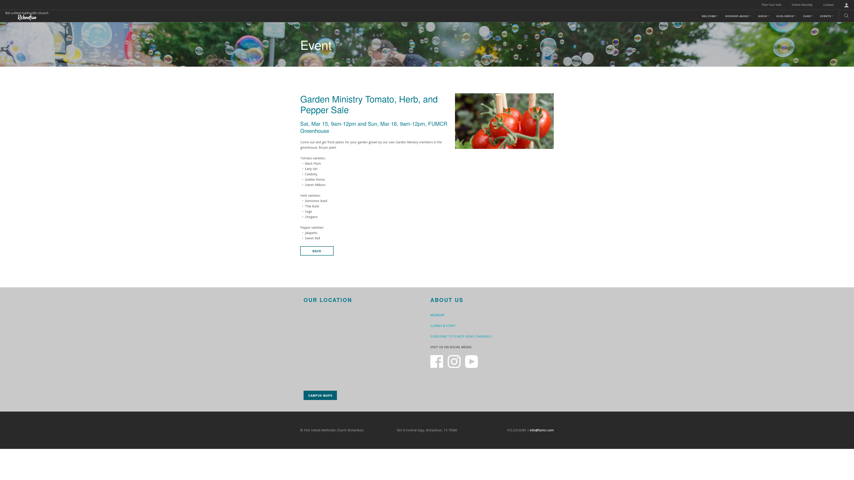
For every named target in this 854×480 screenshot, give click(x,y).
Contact (828, 5)
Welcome (709, 16)
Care (807, 16)
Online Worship (802, 5)
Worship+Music (737, 16)
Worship (437, 315)
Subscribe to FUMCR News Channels (460, 336)
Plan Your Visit (771, 5)
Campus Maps (320, 395)
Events (825, 16)
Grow (762, 16)
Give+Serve (785, 16)
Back (316, 251)
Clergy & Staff (442, 326)
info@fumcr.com (542, 430)
